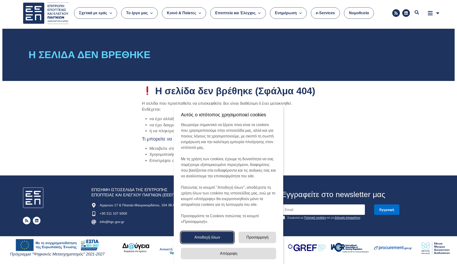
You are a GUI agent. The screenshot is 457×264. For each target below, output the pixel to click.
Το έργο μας (137, 13)
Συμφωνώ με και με (323, 217)
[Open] (437, 13)
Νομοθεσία (359, 13)
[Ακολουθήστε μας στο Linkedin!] (406, 13)
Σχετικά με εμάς (93, 13)
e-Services (325, 13)
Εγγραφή (386, 210)
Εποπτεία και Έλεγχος (235, 13)
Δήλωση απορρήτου (347, 217)
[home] (33, 197)
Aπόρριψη (228, 253)
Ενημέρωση (286, 13)
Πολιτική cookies (315, 217)
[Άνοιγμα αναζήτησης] (417, 12)
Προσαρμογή (257, 237)
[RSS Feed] (396, 13)
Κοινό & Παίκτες (181, 13)
